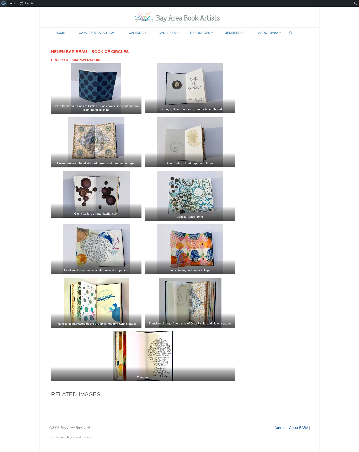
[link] (291, 33)
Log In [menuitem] (13, 3)
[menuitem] (3, 3)
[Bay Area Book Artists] (179, 17)
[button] (96, 88)
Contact (280, 428)
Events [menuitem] (29, 3)
